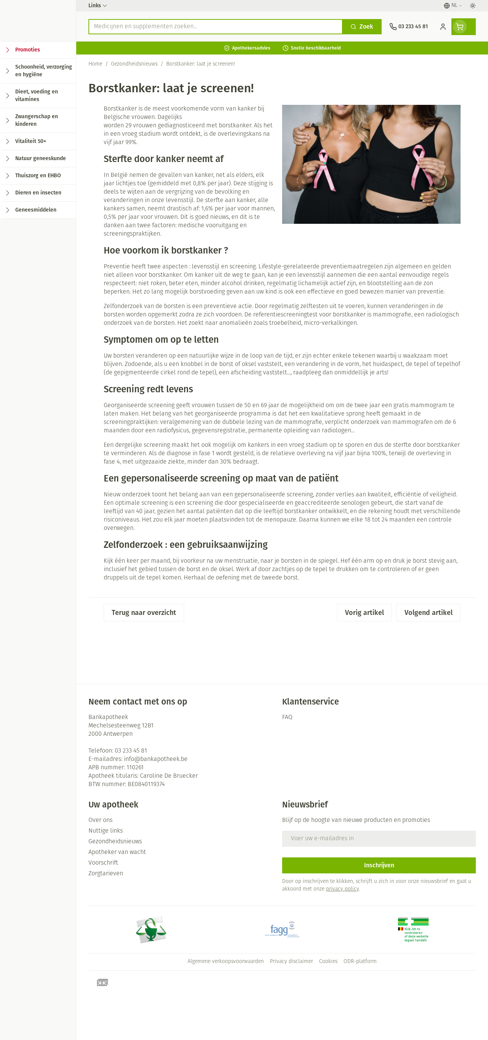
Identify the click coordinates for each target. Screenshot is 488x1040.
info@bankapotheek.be (156, 759)
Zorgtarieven (105, 874)
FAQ (287, 717)
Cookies (328, 962)
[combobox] (215, 26)
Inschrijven (379, 865)
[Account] (443, 26)
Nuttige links (105, 831)
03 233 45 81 (131, 751)
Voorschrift (103, 863)
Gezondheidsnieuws (134, 64)
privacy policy (342, 889)
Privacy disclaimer (291, 962)
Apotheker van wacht (117, 852)
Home (95, 64)
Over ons (100, 820)
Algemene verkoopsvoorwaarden (226, 962)
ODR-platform (360, 962)
